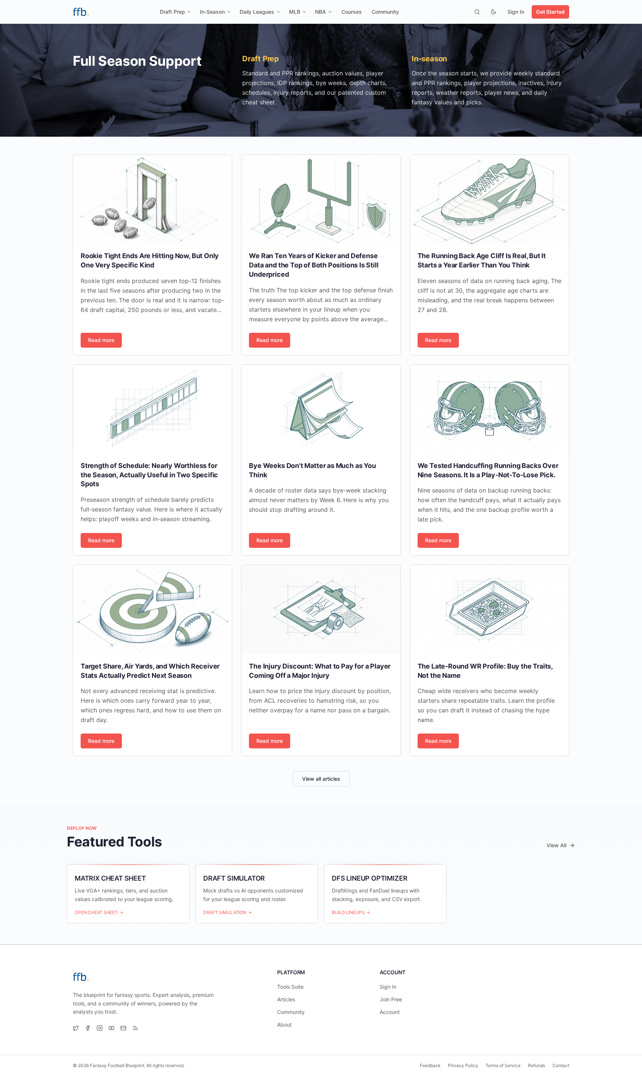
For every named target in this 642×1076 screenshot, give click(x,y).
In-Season (212, 12)
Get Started (550, 12)
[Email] (123, 1028)
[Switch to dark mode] (493, 12)
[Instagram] (100, 1028)
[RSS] (135, 1028)
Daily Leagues (257, 12)
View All (556, 845)
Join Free (391, 999)
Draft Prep (172, 12)
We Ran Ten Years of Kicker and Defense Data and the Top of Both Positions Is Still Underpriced (313, 265)
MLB (294, 12)
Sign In (516, 12)
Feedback (430, 1065)
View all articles (321, 779)
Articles (286, 999)
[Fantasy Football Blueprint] (81, 12)
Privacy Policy (463, 1065)
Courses (351, 12)
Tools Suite (290, 987)
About (284, 1024)
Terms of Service (503, 1065)
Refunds (536, 1065)
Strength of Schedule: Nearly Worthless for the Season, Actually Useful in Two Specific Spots (149, 475)
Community (385, 12)
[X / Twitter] (76, 1028)
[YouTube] (111, 1028)
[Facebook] (88, 1028)
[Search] (477, 12)
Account (390, 1012)
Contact (560, 1065)
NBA (320, 12)
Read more (101, 340)
